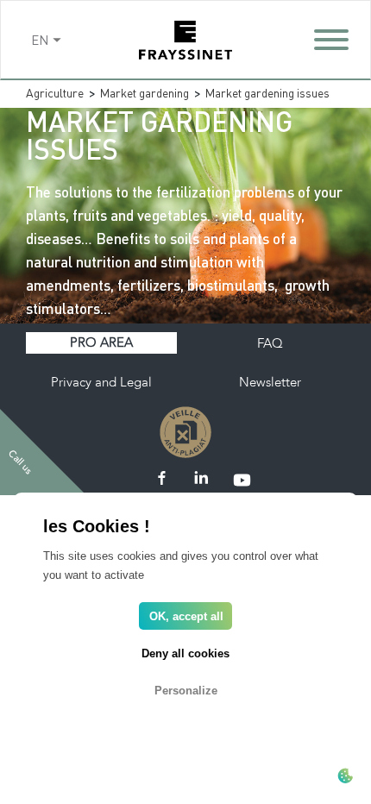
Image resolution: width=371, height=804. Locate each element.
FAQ (270, 343)
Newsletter (270, 382)
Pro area (101, 342)
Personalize (185, 690)
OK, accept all (186, 616)
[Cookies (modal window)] (345, 777)
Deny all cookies (185, 653)
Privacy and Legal (101, 382)
